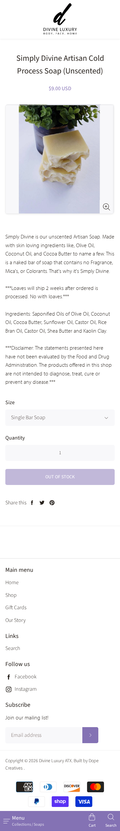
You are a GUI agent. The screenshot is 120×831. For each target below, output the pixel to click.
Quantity (15, 438)
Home (12, 582)
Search (12, 648)
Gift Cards (15, 607)
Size (10, 402)
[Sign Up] (90, 735)
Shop (11, 595)
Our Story (15, 620)
